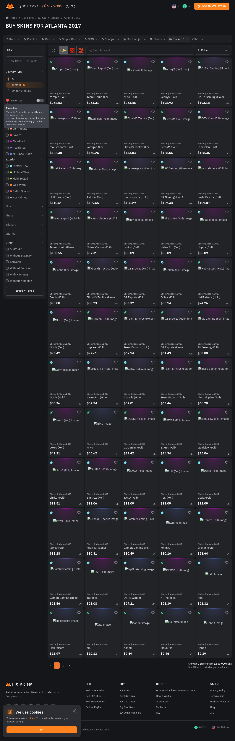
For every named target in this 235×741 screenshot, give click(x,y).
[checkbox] (40, 100)
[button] (25, 49)
